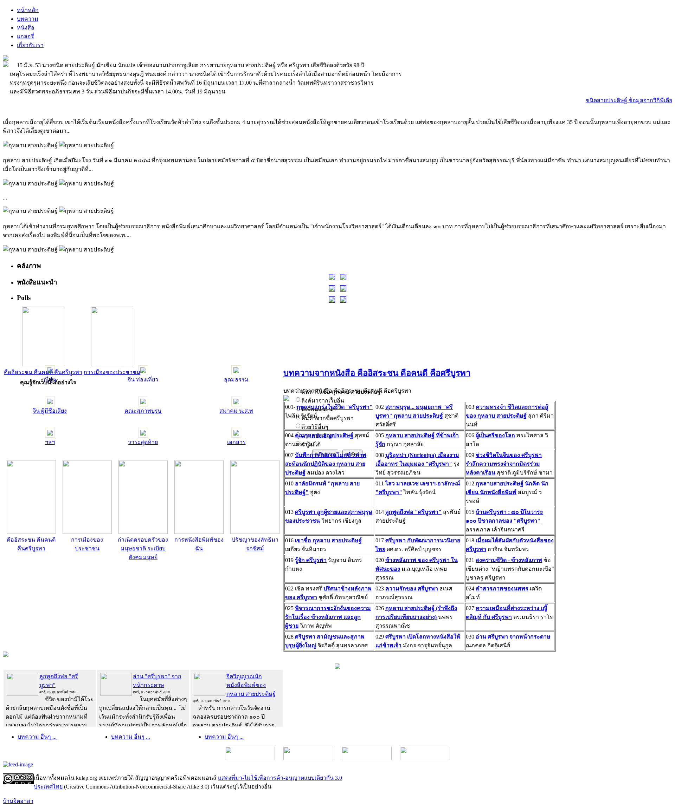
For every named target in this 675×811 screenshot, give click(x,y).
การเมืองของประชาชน (112, 372)
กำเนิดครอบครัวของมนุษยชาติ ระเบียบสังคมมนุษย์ (143, 548)
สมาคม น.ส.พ (236, 411)
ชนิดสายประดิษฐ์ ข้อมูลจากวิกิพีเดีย (629, 100)
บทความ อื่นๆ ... (37, 737)
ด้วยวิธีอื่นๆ (314, 427)
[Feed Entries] (18, 764)
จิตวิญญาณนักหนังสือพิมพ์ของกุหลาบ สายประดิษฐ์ (251, 685)
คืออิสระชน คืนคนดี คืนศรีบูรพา (43, 372)
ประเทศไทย (48, 787)
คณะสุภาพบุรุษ (143, 411)
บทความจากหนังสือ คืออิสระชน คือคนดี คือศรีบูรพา (376, 373)
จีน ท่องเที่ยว (143, 379)
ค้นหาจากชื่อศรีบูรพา (327, 418)
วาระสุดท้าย (143, 442)
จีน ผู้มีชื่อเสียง (50, 411)
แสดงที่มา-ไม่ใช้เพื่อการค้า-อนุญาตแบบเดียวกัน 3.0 (280, 778)
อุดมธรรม (236, 379)
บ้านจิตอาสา (18, 801)
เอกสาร (236, 442)
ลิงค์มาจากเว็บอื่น (322, 401)
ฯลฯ (50, 442)
